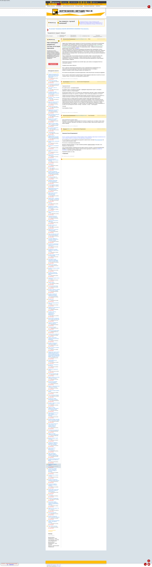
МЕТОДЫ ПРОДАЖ (79, 6)
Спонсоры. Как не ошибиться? (53, 334)
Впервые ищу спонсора (52, 264)
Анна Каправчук (66, 81)
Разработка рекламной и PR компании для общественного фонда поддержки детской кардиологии (53, 76)
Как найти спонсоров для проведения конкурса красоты (53, 480)
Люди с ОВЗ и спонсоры (52, 526)
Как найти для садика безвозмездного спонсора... (53, 399)
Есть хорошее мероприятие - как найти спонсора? (53, 128)
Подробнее (11, 564)
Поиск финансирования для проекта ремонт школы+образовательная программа (53, 414)
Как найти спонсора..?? (52, 176)
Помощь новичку (51, 282)
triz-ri (88, 2)
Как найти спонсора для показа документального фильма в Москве (54, 459)
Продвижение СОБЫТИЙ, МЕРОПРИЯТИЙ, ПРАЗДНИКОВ (68, 28)
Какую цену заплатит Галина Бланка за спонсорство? (53, 102)
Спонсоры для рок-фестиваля (53, 330)
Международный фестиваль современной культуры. (53, 189)
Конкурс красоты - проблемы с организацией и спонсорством (53, 199)
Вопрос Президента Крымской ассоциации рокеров (53, 115)
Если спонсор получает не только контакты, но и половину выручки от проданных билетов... (53, 425)
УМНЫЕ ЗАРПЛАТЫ (51, 6)
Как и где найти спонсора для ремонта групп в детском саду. (53, 319)
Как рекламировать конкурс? (53, 184)
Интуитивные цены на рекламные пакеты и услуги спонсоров (53, 160)
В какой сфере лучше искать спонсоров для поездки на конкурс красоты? (53, 490)
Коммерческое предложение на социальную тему (54, 308)
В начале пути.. (51, 299)
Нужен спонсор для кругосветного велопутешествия (51, 449)
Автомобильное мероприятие (53, 430)
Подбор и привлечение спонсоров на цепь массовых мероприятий (53, 338)
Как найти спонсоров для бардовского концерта (52, 343)
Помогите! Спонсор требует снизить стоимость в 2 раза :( (53, 124)
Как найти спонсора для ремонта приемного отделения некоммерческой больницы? (53, 172)
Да (7, 564)
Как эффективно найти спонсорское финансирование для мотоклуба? (53, 93)
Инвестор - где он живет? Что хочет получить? (53, 509)
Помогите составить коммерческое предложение (53, 434)
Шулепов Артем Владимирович (69, 115)
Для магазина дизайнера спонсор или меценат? (52, 382)
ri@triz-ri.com (95, 2)
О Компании (90, 4)
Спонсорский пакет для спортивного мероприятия (53, 217)
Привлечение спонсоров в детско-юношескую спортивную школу (53, 193)
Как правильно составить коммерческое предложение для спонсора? (53, 207)
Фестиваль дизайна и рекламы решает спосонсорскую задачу (53, 420)
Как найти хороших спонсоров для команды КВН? (53, 255)
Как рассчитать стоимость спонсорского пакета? (53, 119)
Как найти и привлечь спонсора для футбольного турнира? (54, 290)
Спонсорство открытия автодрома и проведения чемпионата (52, 485)
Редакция (65, 128)
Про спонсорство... (85, 28)
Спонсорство (50, 494)
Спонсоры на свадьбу (52, 327)
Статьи (54, 4)
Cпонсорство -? (51, 164)
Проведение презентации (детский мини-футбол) (52, 181)
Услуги (67, 4)
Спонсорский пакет (51, 132)
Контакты (96, 4)
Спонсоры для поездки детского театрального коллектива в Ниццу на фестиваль (52, 470)
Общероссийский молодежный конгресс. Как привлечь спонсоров (53, 521)
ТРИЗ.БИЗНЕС (59, 6)
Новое (51, 4)
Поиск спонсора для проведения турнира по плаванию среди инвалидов (53, 454)
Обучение (80, 4)
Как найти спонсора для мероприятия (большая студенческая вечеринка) (52, 295)
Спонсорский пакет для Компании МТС (52, 361)
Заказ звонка (64, 2)
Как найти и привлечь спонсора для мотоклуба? (54, 403)
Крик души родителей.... (52, 512)
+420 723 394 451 (73, 2)
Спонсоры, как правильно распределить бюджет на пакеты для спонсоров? (52, 443)
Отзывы (85, 4)
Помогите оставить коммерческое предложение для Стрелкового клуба (53, 408)
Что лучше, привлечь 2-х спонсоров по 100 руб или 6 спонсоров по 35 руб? (53, 239)
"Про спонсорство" (98, 139)
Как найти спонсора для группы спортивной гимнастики (53, 517)
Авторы (62, 4)
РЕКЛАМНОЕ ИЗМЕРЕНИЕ (89, 6)
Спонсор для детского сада (53, 373)
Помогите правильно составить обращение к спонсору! (54, 378)
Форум (58, 4)
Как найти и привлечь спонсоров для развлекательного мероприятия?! (52, 313)
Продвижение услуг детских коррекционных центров (53, 110)
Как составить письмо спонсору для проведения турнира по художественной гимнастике (53, 503)
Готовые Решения (73, 4)
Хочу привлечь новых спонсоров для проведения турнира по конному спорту (53, 260)
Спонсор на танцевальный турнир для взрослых (53, 323)
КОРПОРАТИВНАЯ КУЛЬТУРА (68, 6)
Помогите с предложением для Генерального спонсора (53, 387)
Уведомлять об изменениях (62, 36)
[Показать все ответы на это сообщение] (70, 78)
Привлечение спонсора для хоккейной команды (53, 230)
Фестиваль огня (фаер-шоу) (53, 498)
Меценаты (50, 202)
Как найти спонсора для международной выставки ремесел (53, 273)
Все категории (52, 28)
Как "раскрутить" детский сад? (53, 84)
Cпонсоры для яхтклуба (52, 80)
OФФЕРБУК (98, 6)
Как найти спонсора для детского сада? (52, 225)
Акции (101, 4)
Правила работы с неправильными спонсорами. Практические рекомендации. (53, 136)
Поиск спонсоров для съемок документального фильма (53, 234)
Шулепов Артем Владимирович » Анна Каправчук (52, 543)
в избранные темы (86, 35)
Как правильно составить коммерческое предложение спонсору (53, 250)
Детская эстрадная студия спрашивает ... (53, 438)
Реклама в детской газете (53, 106)
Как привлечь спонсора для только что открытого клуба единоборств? (53, 244)
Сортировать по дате (56, 72)
